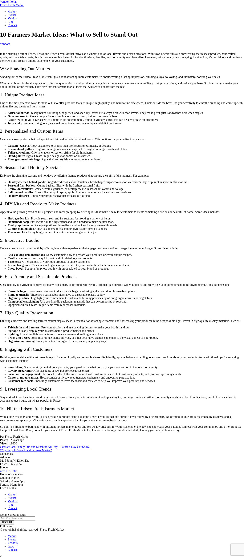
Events (12, 15)
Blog (11, 21)
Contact (12, 25)
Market (12, 11)
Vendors (13, 18)
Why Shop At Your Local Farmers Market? (26, 450)
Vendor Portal (8, 1)
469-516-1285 (8, 470)
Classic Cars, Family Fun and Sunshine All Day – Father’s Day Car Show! (45, 446)
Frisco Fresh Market (12, 5)
